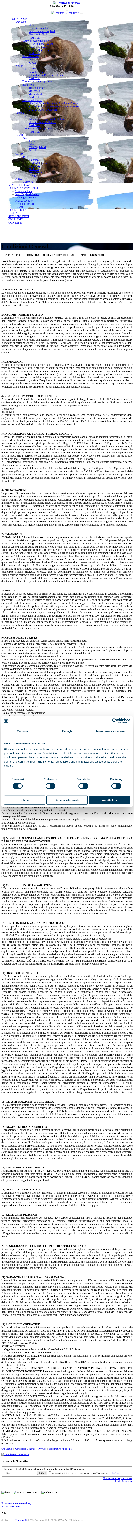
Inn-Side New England (42, 31)
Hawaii (19, 134)
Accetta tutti (109, 799)
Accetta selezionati (67, 799)
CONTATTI (15, 222)
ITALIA (13, 213)
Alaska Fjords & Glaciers (43, 109)
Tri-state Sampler (38, 28)
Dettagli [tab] (67, 731)
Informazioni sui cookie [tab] (110, 731)
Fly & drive (28, 25)
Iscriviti (42, 1473)
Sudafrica (27, 181)
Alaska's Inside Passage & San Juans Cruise (53, 103)
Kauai (32, 150)
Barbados (34, 166)
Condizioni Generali (25, 1449)
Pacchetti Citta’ (30, 56)
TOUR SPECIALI (18, 210)
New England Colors (41, 43)
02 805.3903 (66, 3)
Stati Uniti (21, 21)
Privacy (42, 1449)
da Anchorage (37, 87)
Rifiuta (25, 799)
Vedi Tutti (34, 37)
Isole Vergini (36, 172)
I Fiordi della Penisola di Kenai (46, 75)
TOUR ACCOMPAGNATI (23, 188)
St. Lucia (34, 169)
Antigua (33, 175)
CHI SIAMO (15, 219)
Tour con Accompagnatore (37, 40)
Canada (19, 112)
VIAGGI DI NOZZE (20, 184)
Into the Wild (36, 72)
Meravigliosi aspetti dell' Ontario (47, 119)
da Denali (34, 90)
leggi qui (115, 1473)
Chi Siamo (6, 1449)
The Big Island (37, 147)
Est (31, 59)
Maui (32, 144)
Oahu (32, 141)
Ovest (32, 62)
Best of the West (38, 46)
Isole (25, 137)
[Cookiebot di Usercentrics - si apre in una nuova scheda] (114, 721)
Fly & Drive (29, 68)
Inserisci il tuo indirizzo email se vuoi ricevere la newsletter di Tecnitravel (44, 1469)
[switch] (50, 786)
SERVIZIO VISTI (18, 216)
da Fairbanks (36, 94)
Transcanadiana (23, 191)
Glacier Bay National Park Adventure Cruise (54, 106)
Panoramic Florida (39, 34)
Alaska (19, 65)
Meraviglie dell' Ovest (27, 197)
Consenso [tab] (23, 731)
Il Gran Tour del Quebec (42, 122)
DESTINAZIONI (18, 18)
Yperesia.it (21, 1520)
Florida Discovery (39, 50)
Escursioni (28, 84)
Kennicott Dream (24, 203)
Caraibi (19, 153)
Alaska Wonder (23, 200)
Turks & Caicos (38, 162)
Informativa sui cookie (60, 1449)
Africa (18, 178)
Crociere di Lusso (32, 100)
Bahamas (34, 159)
